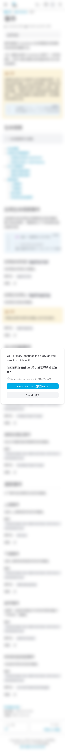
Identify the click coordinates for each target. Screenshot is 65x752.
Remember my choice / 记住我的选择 (30, 379)
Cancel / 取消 (32, 395)
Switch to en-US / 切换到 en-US (32, 386)
